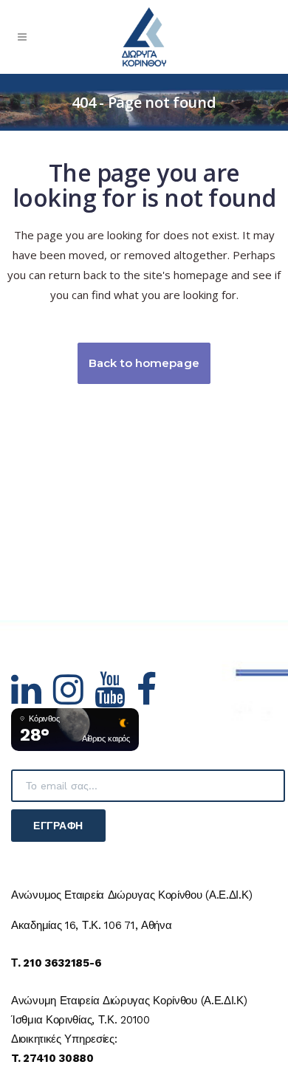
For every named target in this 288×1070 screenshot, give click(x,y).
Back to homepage (144, 363)
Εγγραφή (58, 825)
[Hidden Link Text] (32, 698)
